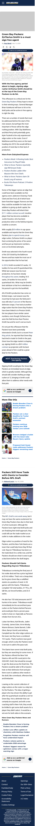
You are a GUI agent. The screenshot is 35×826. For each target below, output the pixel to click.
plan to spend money (17, 235)
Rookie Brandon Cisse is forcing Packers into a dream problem (16, 725)
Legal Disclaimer (27, 795)
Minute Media (12, 809)
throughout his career (10, 277)
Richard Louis (9, 481)
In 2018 (5, 265)
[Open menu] (3, 3)
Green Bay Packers (9, 102)
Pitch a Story (25, 788)
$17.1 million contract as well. (13, 213)
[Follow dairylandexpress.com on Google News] (30, 390)
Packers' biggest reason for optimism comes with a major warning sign (15, 749)
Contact (5, 784)
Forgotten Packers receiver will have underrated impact (16, 736)
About (4, 781)
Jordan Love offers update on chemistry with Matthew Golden (16, 731)
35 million (16, 230)
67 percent (16, 302)
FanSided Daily (7, 788)
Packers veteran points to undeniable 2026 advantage (14, 742)
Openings (24, 781)
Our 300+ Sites (26, 784)
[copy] (13, 47)
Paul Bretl (7, 43)
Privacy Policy (7, 792)
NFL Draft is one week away (16, 516)
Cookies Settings (8, 805)
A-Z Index (24, 799)
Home (4, 458)
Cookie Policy (7, 795)
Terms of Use (26, 792)
